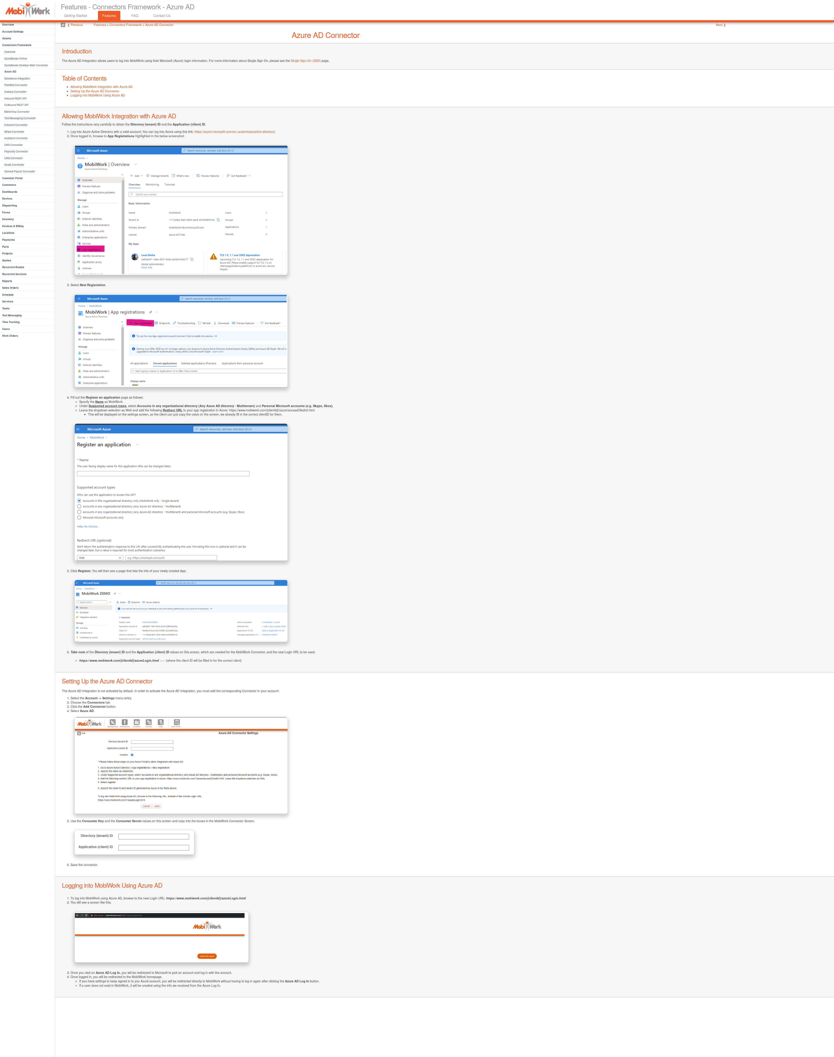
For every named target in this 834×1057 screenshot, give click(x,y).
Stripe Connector (14, 131)
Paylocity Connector (16, 151)
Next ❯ (721, 25)
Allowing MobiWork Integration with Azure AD (101, 86)
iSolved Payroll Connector (19, 171)
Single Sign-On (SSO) (306, 60)
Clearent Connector (16, 125)
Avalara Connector (15, 91)
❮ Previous (75, 25)
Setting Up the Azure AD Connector (95, 91)
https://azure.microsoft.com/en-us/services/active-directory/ (234, 131)
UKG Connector (13, 145)
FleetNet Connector (15, 85)
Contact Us (161, 15)
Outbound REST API (16, 105)
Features (109, 15)
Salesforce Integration (17, 78)
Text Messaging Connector (20, 118)
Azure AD (10, 71)
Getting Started (75, 15)
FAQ (134, 15)
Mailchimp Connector (17, 111)
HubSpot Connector (16, 138)
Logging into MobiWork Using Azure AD (98, 95)
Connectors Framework (126, 25)
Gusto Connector (14, 164)
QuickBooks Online (15, 58)
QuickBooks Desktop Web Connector (26, 65)
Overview (9, 51)
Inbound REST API (15, 98)
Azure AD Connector (159, 25)
